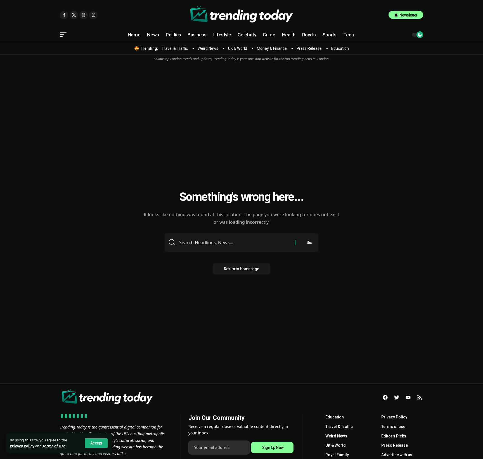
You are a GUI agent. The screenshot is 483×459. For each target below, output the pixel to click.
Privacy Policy (22, 445)
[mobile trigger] (64, 34)
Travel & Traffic (175, 48)
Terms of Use (53, 445)
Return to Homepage (241, 269)
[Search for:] (235, 242)
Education (340, 48)
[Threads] (83, 15)
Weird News (208, 48)
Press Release (309, 48)
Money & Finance (272, 48)
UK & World (237, 48)
